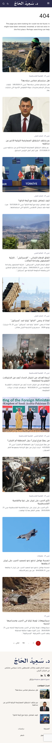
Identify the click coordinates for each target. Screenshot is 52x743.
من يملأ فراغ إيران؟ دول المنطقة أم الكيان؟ (28, 441)
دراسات (21, 729)
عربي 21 (47, 76)
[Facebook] (48, 675)
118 (23, 643)
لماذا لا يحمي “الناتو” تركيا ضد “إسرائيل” (30, 321)
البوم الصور (45, 736)
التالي (17, 643)
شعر (22, 736)
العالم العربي (38, 253)
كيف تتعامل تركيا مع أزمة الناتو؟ (34, 201)
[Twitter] (45, 675)
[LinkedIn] (42, 675)
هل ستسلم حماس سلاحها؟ (35, 81)
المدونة (47, 729)
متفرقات (40, 556)
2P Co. (31, 679)
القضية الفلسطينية (36, 76)
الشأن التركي (38, 136)
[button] (48, 3)
